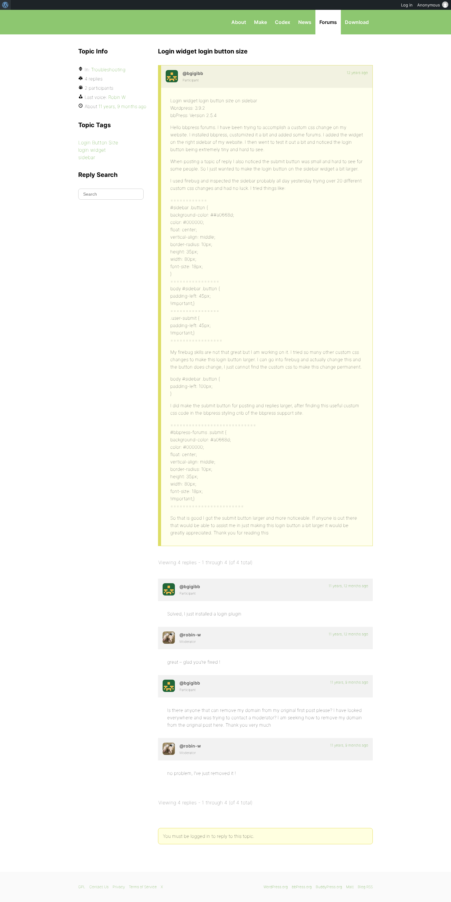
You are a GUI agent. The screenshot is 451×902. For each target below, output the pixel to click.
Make (260, 22)
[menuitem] (5, 5)
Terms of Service (143, 886)
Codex (282, 22)
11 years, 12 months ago (348, 586)
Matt (350, 886)
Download (357, 22)
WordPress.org (276, 886)
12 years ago (357, 72)
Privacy (119, 886)
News (304, 22)
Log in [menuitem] (407, 4)
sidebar (86, 157)
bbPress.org (110, 22)
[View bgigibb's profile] (172, 76)
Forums (328, 22)
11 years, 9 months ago (349, 682)
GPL (81, 886)
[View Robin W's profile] (169, 637)
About (238, 22)
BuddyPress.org (329, 886)
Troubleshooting (108, 69)
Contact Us (99, 886)
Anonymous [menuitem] (428, 4)
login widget (92, 150)
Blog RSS (365, 886)
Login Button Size (98, 142)
